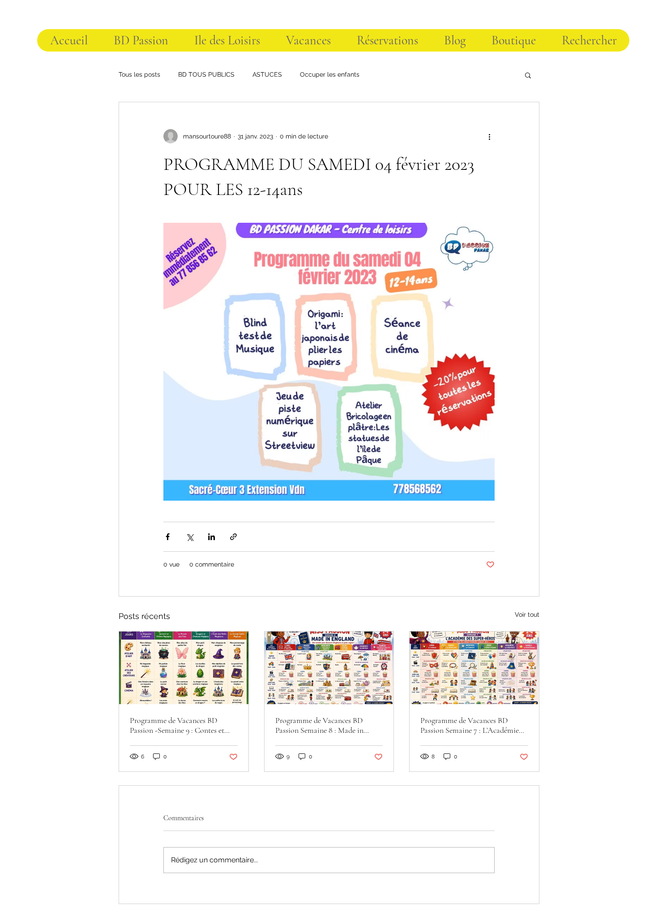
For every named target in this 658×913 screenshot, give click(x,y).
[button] (528, 74)
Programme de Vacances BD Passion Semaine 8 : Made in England (319, 725)
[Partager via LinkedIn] (211, 536)
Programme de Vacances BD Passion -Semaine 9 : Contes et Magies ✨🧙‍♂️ (177, 725)
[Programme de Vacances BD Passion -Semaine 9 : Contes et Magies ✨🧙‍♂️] (183, 668)
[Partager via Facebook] (167, 536)
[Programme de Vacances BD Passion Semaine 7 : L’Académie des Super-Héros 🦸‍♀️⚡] (474, 668)
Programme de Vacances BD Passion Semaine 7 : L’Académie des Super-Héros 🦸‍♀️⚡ (469, 725)
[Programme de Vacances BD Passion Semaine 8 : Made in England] (329, 668)
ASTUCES (267, 74)
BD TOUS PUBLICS (206, 74)
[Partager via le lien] (233, 536)
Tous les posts (139, 74)
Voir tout (527, 614)
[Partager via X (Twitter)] (189, 536)
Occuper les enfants (329, 74)
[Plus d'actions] (489, 136)
